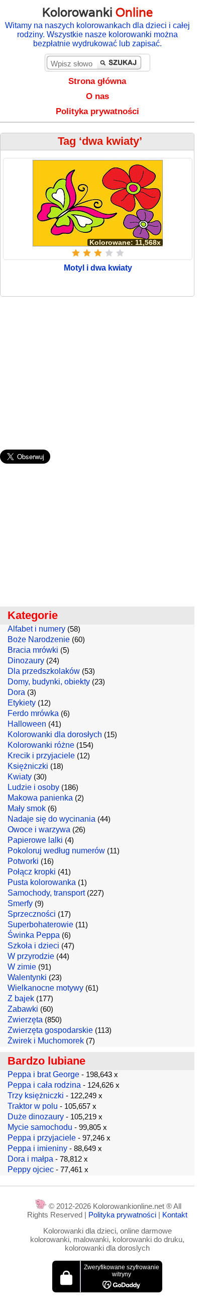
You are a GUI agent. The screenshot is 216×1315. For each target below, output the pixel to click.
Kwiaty (20, 776)
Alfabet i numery (36, 629)
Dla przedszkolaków (44, 671)
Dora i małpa (30, 1159)
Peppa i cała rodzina (44, 1085)
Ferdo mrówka (33, 713)
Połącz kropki (32, 871)
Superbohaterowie (40, 924)
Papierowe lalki (35, 840)
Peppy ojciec (31, 1169)
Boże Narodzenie (39, 639)
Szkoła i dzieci (33, 945)
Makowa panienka (40, 798)
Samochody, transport (46, 893)
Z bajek (21, 998)
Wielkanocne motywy (45, 988)
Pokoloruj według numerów (56, 850)
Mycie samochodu (40, 1127)
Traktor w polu (33, 1106)
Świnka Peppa (34, 935)
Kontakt (174, 1214)
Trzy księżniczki (36, 1095)
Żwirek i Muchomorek (46, 1040)
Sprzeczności (32, 914)
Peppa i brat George (43, 1074)
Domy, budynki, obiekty (49, 681)
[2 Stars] (87, 253)
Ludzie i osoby (33, 787)
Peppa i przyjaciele (42, 1137)
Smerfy (20, 903)
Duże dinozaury (36, 1116)
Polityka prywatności (97, 111)
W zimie (22, 966)
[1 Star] (76, 253)
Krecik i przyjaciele (41, 755)
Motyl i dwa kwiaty (98, 268)
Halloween (27, 724)
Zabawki (23, 1009)
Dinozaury (26, 660)
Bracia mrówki (33, 650)
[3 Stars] (98, 253)
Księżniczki (28, 766)
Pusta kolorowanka (42, 882)
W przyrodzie (31, 956)
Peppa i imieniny (37, 1148)
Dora (16, 692)
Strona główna (97, 81)
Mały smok (27, 808)
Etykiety (22, 702)
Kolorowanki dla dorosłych (55, 734)
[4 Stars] (109, 253)
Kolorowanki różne (41, 745)
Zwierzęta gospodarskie (50, 1030)
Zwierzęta (25, 1019)
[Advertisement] (108, 368)
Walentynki (27, 977)
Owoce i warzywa (39, 829)
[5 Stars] (120, 253)
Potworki (23, 861)
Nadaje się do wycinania (51, 819)
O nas (97, 96)
